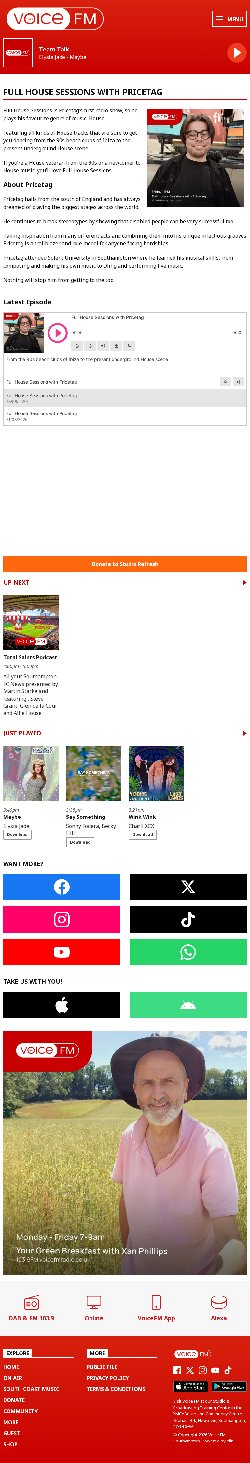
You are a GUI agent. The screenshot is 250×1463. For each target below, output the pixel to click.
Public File (102, 1366)
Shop (10, 1444)
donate (14, 1400)
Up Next (16, 582)
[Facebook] (177, 1372)
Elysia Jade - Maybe (62, 57)
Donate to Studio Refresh (125, 564)
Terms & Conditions (116, 1389)
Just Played (22, 733)
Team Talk (54, 49)
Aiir (229, 1441)
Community (20, 1411)
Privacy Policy (108, 1378)
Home (11, 1366)
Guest (11, 1433)
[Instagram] (203, 1372)
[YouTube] (215, 1372)
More (10, 1422)
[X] (190, 1372)
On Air (12, 1378)
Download (17, 834)
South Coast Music (31, 1389)
